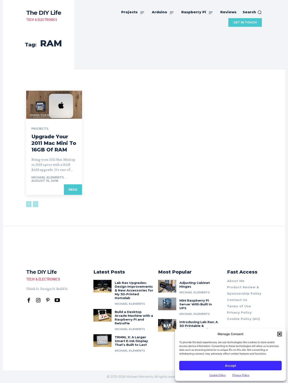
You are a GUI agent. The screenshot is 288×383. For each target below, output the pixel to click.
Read (73, 190)
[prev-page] (28, 204)
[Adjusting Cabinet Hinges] (167, 286)
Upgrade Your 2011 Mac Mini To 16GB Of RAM (53, 143)
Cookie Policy (217, 375)
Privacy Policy (240, 375)
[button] (279, 334)
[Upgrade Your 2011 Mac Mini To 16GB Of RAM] (54, 105)
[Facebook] (28, 300)
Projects (39, 128)
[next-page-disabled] (35, 204)
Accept (230, 366)
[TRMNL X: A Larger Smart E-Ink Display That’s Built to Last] (102, 340)
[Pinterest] (47, 300)
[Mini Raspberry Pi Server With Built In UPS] (167, 304)
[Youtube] (57, 300)
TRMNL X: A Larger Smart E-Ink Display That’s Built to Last (131, 341)
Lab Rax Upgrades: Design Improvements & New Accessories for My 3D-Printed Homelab (134, 290)
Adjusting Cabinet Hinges (194, 285)
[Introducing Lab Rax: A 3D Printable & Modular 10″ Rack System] (167, 325)
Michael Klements (47, 177)
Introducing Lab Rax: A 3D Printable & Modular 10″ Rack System (198, 327)
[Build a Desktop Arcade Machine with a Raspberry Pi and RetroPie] (102, 315)
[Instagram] (38, 300)
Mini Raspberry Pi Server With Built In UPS (195, 304)
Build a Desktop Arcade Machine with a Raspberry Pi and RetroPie (134, 317)
